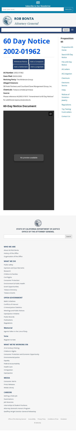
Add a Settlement (21, 67)
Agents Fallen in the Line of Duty (15, 331)
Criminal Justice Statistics (13, 307)
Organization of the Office (13, 256)
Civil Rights (8, 277)
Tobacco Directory (10, 290)
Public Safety (8, 265)
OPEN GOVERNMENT (13, 297)
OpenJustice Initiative (11, 314)
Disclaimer (64, 419)
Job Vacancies (8, 402)
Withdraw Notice (20, 61)
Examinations (9, 399)
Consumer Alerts (10, 381)
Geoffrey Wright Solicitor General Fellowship (20, 411)
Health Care (8, 367)
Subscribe (68, 9)
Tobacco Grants (9, 293)
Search (66, 30)
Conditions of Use (53, 419)
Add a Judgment (37, 67)
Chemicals (66, 78)
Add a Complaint (36, 61)
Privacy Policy (41, 419)
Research (7, 271)
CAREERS (8, 392)
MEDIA (7, 378)
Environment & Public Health (14, 283)
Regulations (66, 104)
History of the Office (11, 253)
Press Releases (9, 384)
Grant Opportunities (11, 287)
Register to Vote (10, 340)
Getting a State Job (10, 396)
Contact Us (66, 116)
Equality (7, 360)
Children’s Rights (10, 351)
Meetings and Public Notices (14, 311)
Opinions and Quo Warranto (14, 268)
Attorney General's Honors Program (17, 408)
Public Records (9, 317)
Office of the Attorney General (17, 419)
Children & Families (11, 274)
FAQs (64, 90)
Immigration (8, 370)
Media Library (9, 388)
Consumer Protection (11, 280)
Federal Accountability (12, 364)
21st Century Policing (11, 348)
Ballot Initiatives (9, 301)
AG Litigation (67, 74)
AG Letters (66, 69)
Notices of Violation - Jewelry (66, 97)
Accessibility (31, 419)
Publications (8, 320)
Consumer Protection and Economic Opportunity (21, 354)
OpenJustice (8, 373)
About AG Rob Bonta (11, 250)
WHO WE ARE (10, 246)
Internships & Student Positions (15, 405)
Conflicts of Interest (11, 304)
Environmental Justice (12, 357)
